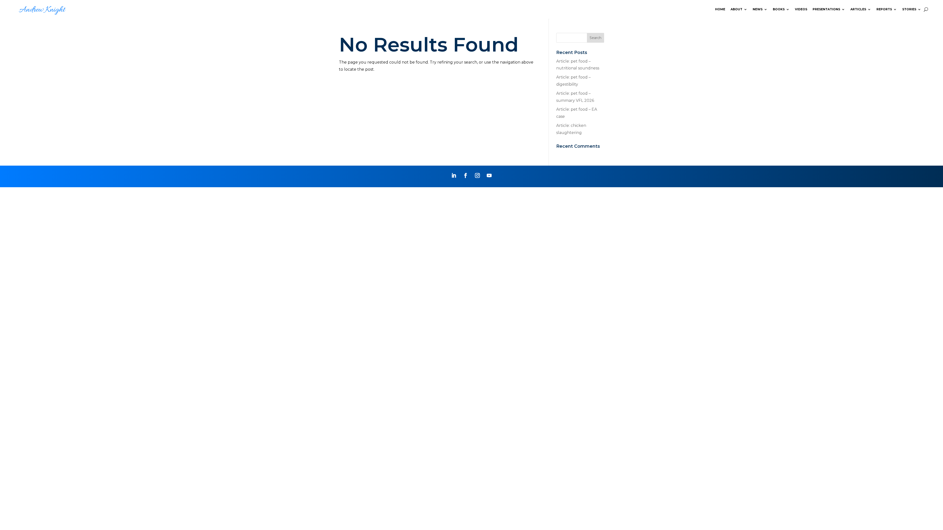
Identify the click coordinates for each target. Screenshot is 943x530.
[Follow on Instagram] (477, 175)
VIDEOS (801, 9)
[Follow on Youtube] (489, 175)
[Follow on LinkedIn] (454, 175)
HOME (720, 9)
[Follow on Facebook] (466, 175)
